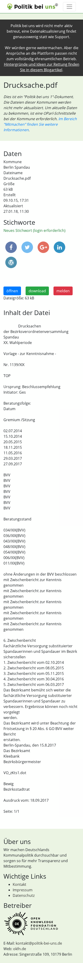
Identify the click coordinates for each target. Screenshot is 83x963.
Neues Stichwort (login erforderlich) (34, 230)
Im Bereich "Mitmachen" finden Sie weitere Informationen (40, 124)
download (37, 290)
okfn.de (19, 948)
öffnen (12, 290)
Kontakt (19, 884)
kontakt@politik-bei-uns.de (39, 943)
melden (63, 290)
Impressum (23, 889)
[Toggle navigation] (69, 6)
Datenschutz (24, 895)
